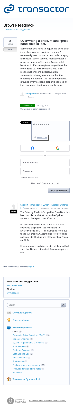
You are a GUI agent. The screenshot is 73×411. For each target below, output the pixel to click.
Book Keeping (19, 346)
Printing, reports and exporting (26, 365)
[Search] (63, 305)
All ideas (11, 289)
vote (10, 49)
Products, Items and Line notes (27, 369)
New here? (45, 183)
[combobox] (34, 305)
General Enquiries (21, 339)
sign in (31, 267)
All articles (17, 372)
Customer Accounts (21, 350)
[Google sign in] (58, 148)
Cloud (15, 331)
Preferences (18, 361)
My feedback (13, 293)
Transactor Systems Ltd (26, 379)
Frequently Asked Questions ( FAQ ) (29, 335)
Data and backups (21, 354)
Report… (31, 97)
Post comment (58, 190)
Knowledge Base (22, 327)
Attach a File (42, 138)
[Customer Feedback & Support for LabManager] (36, 9)
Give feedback (21, 320)
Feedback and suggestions (23, 281)
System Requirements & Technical (28, 343)
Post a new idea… (15, 285)
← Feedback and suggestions (17, 29)
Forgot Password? (29, 177)
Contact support (22, 312)
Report (65, 208)
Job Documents (20, 357)
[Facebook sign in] (32, 148)
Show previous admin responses (35, 109)
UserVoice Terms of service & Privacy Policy (47, 401)
